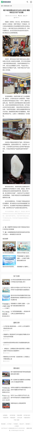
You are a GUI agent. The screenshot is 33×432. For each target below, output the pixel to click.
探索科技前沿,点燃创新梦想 (18, 403)
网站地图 (3, 424)
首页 (2, 5)
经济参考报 (12, 415)
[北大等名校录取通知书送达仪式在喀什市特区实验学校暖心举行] (9, 246)
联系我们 (28, 424)
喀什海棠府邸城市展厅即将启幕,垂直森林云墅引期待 (21, 373)
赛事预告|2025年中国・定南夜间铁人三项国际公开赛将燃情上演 (16, 358)
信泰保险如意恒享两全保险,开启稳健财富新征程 (16, 342)
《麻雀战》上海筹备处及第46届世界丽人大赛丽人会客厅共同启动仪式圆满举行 (17, 349)
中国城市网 (5, 417)
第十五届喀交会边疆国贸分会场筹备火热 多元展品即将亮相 (20, 381)
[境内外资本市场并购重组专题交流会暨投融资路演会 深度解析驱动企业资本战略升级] (9, 260)
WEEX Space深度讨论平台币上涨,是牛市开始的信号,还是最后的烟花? (20, 396)
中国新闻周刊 (27, 417)
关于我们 (9, 424)
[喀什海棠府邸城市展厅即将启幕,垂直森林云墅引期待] (6, 374)
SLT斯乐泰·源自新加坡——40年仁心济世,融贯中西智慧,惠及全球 (16, 327)
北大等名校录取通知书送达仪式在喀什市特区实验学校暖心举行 (20, 281)
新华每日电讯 (27, 415)
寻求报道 (15, 424)
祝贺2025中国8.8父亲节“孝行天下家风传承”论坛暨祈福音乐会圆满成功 (20, 288)
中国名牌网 (19, 415)
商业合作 (22, 424)
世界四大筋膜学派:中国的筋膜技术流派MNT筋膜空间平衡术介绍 (21, 388)
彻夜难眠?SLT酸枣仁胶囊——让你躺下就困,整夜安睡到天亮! (20, 304)
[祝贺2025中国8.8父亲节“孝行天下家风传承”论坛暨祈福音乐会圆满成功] (23, 246)
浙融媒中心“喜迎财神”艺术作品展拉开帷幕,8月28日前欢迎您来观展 (16, 335)
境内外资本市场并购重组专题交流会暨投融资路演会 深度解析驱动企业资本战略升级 (21, 297)
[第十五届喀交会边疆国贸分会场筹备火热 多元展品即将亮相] (6, 382)
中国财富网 (12, 417)
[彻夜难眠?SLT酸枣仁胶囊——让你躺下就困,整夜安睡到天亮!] (23, 260)
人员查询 (16, 426)
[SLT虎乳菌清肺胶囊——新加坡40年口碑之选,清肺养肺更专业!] (6, 314)
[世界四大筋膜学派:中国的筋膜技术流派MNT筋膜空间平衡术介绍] (6, 390)
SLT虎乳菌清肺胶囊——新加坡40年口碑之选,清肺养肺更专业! (20, 312)
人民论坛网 (19, 417)
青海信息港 (13, 2)
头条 (11, 5)
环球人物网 (16, 420)
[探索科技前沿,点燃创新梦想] (6, 405)
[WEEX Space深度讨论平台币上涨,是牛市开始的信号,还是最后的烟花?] (6, 398)
